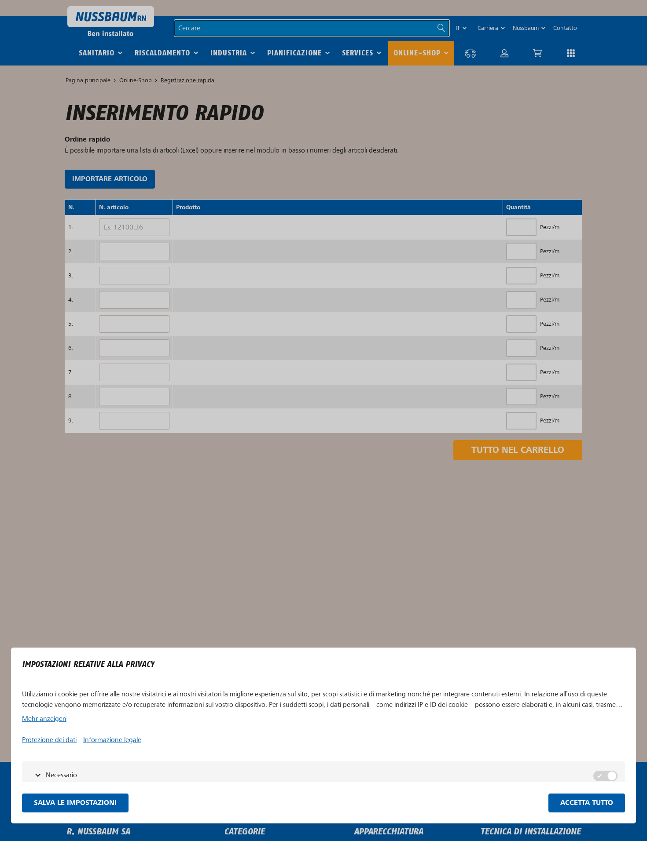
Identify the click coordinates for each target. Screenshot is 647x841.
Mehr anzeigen (44, 718)
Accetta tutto (586, 803)
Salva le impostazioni (75, 803)
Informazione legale (112, 739)
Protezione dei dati (49, 739)
